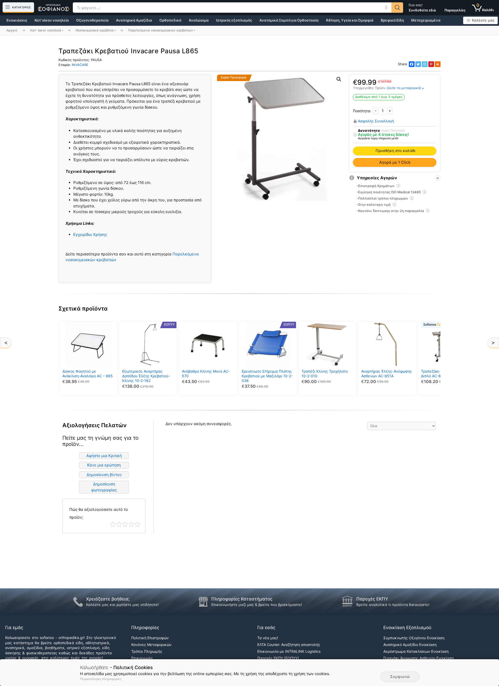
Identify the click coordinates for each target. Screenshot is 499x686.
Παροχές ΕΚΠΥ (372, 599)
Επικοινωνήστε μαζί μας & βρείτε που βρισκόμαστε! (256, 604)
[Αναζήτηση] (397, 7)
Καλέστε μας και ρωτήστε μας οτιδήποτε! (122, 604)
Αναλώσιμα (199, 20)
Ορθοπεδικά (170, 20)
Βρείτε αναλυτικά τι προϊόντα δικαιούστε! (392, 604)
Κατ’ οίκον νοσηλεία (52, 20)
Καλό (131, 524)
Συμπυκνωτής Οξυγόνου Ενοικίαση (413, 638)
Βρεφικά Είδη (392, 20)
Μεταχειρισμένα (426, 20)
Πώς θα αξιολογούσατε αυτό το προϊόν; (98, 513)
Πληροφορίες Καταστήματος (241, 599)
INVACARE (80, 65)
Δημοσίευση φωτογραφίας (104, 486)
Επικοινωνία (142, 658)
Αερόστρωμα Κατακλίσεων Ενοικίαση (416, 651)
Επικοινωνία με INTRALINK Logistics (288, 651)
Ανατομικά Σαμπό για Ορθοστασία (289, 20)
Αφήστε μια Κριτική (104, 455)
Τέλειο (137, 524)
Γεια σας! (422, 7)
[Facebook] (412, 64)
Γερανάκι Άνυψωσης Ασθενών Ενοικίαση (418, 658)
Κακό (119, 524)
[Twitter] (418, 64)
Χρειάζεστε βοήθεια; (108, 599)
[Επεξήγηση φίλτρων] (355, 135)
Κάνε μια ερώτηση (104, 465)
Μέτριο (125, 524)
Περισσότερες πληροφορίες (101, 679)
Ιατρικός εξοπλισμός (234, 20)
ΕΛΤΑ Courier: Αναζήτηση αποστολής (288, 644)
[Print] (438, 64)
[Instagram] (425, 64)
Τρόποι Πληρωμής (146, 651)
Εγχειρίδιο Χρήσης (90, 234)
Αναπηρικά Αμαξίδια (134, 20)
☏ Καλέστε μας (480, 20)
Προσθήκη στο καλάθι (395, 150)
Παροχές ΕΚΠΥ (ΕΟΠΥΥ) (278, 658)
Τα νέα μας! (267, 638)
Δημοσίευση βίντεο (104, 474)
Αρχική (11, 30)
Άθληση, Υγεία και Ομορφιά (349, 20)
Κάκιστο (113, 524)
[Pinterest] (431, 64)
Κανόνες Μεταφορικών (151, 644)
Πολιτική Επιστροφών (150, 638)
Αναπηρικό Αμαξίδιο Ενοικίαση (410, 644)
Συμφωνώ (400, 676)
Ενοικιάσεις (16, 20)
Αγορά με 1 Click (394, 162)
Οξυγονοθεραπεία (92, 20)
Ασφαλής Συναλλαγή (376, 121)
